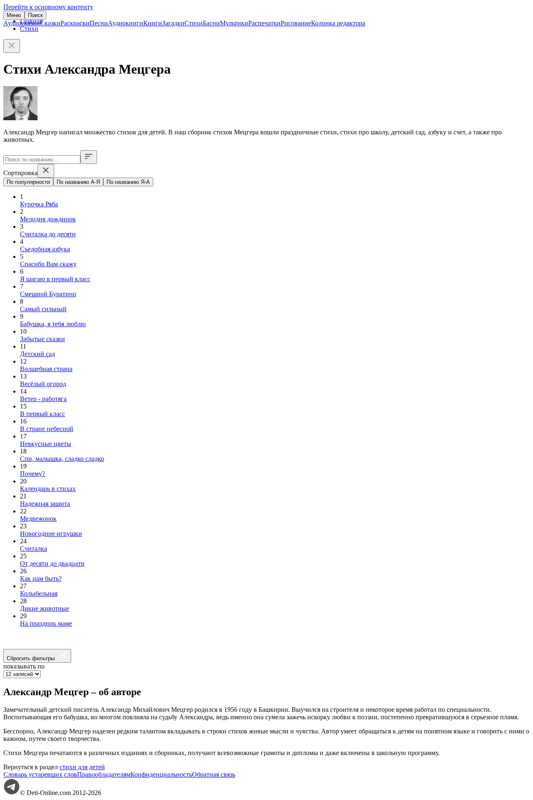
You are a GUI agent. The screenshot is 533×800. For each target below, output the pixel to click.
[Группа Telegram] (11, 792)
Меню (14, 15)
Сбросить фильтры (32, 658)
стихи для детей (82, 766)
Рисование (296, 23)
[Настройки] (88, 157)
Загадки (173, 23)
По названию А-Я (78, 182)
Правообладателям (103, 774)
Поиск (35, 15)
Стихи (193, 23)
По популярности (28, 182)
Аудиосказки (21, 23)
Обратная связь (213, 774)
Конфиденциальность (161, 774)
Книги (152, 23)
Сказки (50, 23)
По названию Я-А (128, 182)
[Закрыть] (11, 46)
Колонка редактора (338, 23)
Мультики (234, 23)
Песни (99, 23)
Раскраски (75, 23)
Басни (211, 23)
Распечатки (264, 23)
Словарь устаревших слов (40, 774)
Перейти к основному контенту (48, 6)
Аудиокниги (125, 23)
